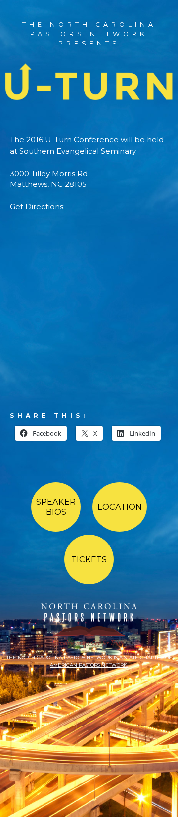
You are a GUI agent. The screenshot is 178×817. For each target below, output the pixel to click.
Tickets (89, 559)
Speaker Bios (56, 507)
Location (119, 507)
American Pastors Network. (89, 665)
